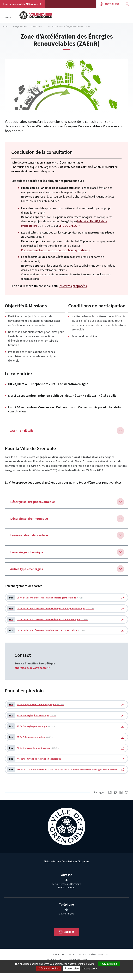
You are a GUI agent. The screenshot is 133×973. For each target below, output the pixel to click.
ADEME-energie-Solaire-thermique (34, 747)
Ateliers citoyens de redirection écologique (35, 758)
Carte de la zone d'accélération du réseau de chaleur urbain (47, 630)
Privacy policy (89, 968)
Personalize (72, 968)
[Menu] (8, 15)
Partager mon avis (20, 26)
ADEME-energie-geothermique (32, 726)
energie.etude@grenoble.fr (32, 668)
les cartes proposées (73, 286)
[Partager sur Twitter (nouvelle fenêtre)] (115, 792)
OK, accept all (110, 963)
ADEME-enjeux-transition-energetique (36, 704)
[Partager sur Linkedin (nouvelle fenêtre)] (121, 792)
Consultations (37, 26)
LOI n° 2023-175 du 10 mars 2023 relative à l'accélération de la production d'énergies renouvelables (63, 769)
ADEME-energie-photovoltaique (32, 715)
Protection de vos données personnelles (89, 954)
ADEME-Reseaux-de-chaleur (31, 737)
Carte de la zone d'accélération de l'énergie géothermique (46, 597)
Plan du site (58, 954)
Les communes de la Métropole (20, 4)
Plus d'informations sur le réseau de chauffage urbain (54, 250)
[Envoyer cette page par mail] (126, 792)
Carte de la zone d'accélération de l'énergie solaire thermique (48, 619)
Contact (69, 932)
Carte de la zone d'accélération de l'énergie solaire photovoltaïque (51, 608)
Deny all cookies (50, 968)
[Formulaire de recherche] (127, 4)
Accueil (5, 26)
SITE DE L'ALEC (68, 226)
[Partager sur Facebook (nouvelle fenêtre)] (110, 792)
